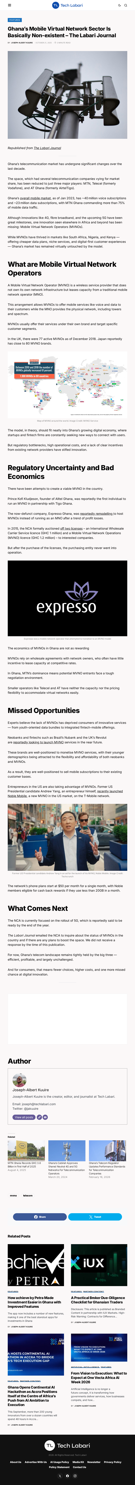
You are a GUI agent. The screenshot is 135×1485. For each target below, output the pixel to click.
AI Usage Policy (59, 1462)
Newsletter (94, 1462)
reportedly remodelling (96, 513)
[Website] (39, 1117)
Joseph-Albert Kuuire (30, 1090)
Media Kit (78, 1462)
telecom (28, 1195)
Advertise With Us (36, 1462)
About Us (15, 1462)
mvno (13, 1195)
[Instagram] (75, 1475)
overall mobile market (35, 198)
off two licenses (71, 528)
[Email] (45, 1117)
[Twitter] (60, 1475)
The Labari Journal (47, 148)
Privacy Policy (112, 1462)
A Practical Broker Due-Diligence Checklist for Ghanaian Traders (98, 1300)
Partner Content (93, 1291)
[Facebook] (67, 1475)
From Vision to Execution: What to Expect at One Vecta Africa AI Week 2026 (99, 1377)
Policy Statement (59, 1467)
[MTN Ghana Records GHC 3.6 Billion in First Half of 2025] (26, 1150)
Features (14, 20)
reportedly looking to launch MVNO (38, 742)
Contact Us (79, 1467)
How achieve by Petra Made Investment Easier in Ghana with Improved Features (34, 1302)
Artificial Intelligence (85, 1367)
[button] (9, 5)
